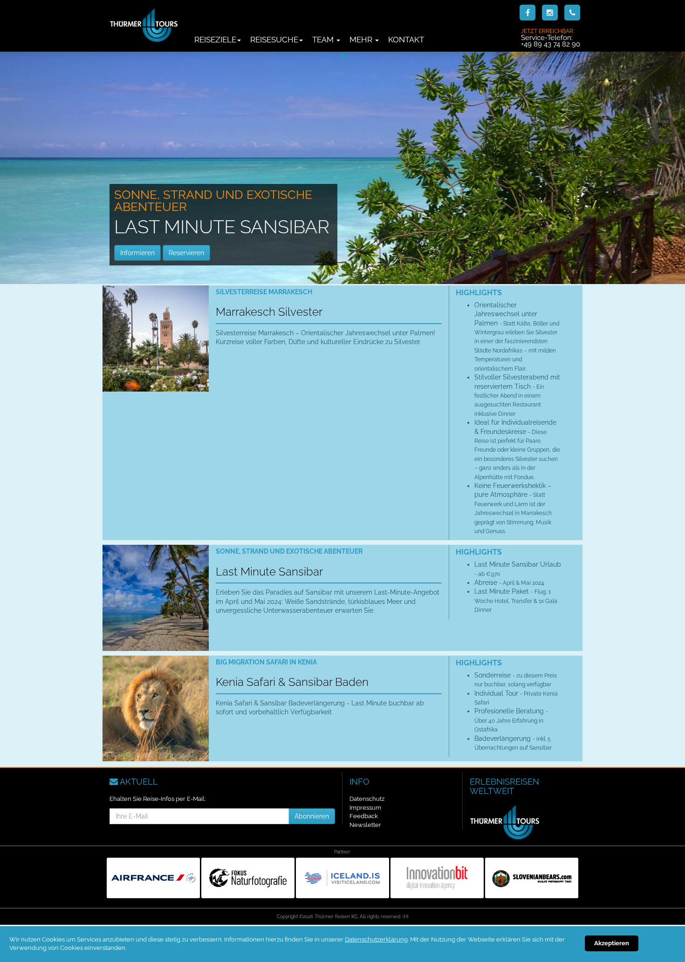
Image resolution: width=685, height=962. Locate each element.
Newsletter (365, 824)
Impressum (365, 807)
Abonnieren (312, 816)
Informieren (137, 253)
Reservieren (186, 253)
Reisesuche (274, 39)
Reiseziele (215, 39)
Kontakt (406, 39)
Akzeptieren (611, 943)
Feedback (363, 816)
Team (324, 39)
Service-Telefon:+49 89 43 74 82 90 (550, 37)
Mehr (361, 39)
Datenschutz (366, 798)
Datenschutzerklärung (376, 939)
